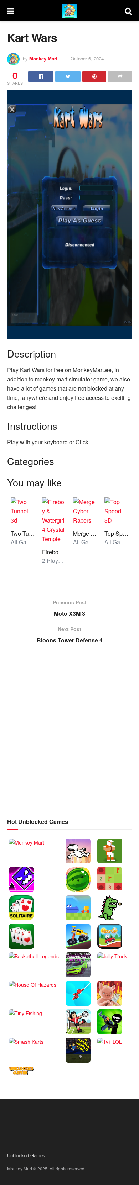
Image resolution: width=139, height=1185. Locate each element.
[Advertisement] (69, 735)
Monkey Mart (43, 58)
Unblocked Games (26, 1155)
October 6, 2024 (87, 58)
